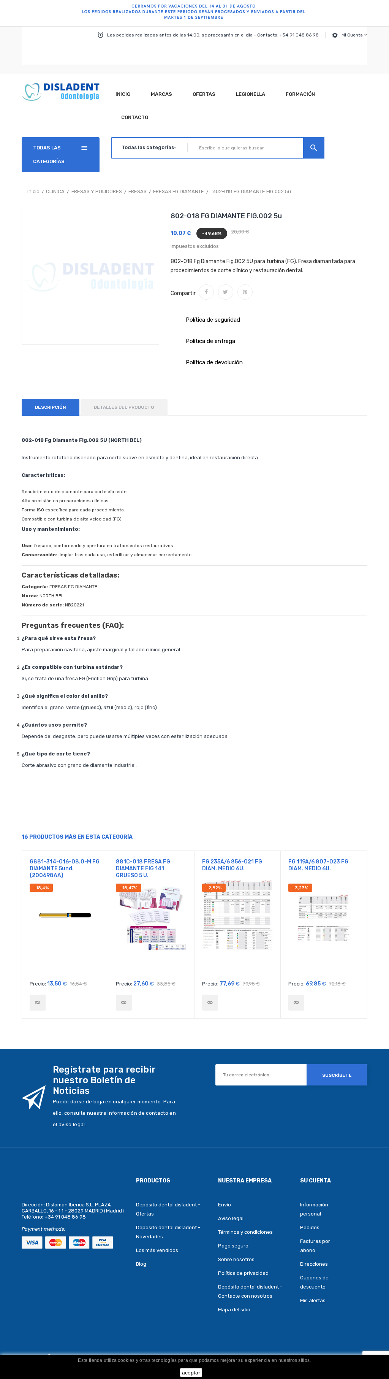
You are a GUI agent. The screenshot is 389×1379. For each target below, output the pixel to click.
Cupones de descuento (314, 1282)
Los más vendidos (157, 1250)
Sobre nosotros (236, 1259)
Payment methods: (43, 1229)
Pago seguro (233, 1246)
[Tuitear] (225, 292)
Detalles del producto (124, 407)
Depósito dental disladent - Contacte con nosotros (250, 1291)
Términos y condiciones (245, 1232)
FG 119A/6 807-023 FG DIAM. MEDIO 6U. (318, 865)
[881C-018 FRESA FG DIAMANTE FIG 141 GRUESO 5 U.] (124, 1003)
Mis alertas (313, 1300)
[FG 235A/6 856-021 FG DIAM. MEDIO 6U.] (210, 1003)
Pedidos (309, 1227)
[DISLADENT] (194, 13)
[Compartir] (206, 292)
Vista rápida (65, 929)
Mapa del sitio (234, 1309)
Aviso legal (231, 1218)
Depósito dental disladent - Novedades (168, 1232)
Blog (141, 1264)
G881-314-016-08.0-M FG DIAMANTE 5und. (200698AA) (65, 869)
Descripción (50, 407)
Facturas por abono (315, 1245)
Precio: (38, 984)
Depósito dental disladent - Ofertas (168, 1209)
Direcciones (314, 1264)
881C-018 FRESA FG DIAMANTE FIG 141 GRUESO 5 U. (143, 869)
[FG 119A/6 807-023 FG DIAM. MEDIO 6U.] (296, 1003)
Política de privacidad (243, 1273)
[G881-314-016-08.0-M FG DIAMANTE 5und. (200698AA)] (38, 1003)
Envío (224, 1205)
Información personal (314, 1209)
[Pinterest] (245, 292)
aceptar (191, 1372)
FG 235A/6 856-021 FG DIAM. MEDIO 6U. (232, 865)
